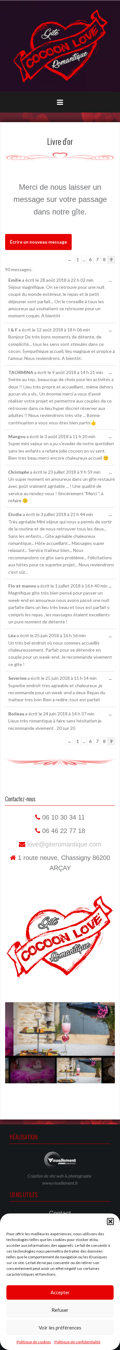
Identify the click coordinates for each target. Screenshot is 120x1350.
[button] (110, 1221)
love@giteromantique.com (63, 844)
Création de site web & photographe (60, 1176)
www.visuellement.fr (60, 1183)
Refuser (60, 1310)
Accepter (60, 1292)
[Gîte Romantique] (60, 45)
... (112, 282)
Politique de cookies (34, 1341)
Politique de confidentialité (77, 1341)
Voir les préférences (60, 1327)
